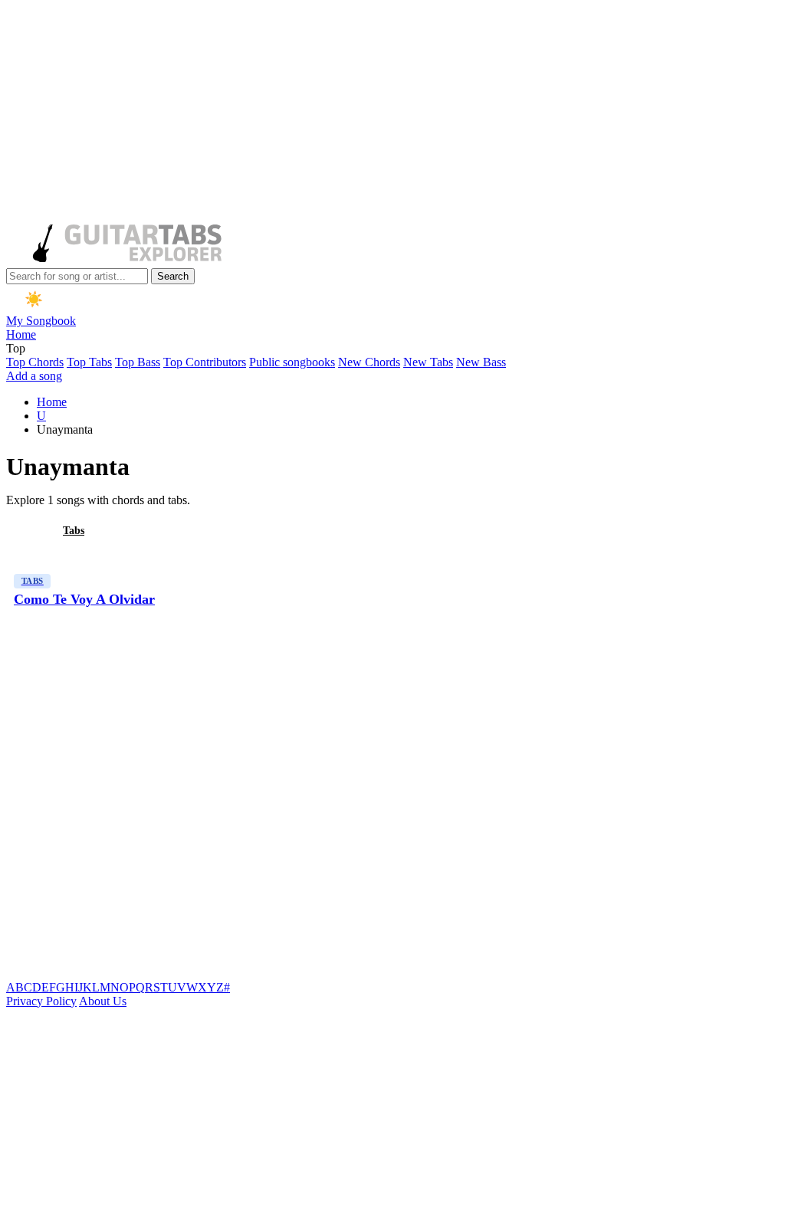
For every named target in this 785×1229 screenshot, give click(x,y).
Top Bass (137, 362)
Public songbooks (292, 362)
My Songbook (41, 320)
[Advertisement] (389, 113)
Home (21, 334)
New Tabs (428, 362)
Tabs (73, 530)
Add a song (34, 375)
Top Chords (35, 362)
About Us (102, 1001)
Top (15, 348)
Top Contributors (204, 362)
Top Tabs (89, 362)
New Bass (481, 362)
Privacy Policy (41, 1001)
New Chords (369, 362)
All (25, 530)
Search (173, 276)
